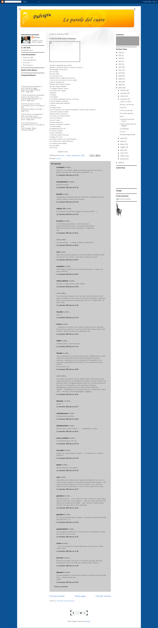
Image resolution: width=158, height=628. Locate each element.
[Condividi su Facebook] (97, 155)
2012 (120, 67)
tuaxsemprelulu (62, 182)
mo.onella (60, 450)
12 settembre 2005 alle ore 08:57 (67, 260)
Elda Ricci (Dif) (28, 57)
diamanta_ (60, 401)
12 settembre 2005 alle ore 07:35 (67, 202)
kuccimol (59, 558)
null (57, 252)
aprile (122, 150)
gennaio (123, 159)
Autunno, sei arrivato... (127, 104)
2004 (120, 162)
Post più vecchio (103, 596)
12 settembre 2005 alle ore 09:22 (67, 274)
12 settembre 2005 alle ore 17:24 (67, 346)
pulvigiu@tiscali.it (27, 50)
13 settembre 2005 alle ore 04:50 (67, 419)
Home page (80, 596)
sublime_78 (60, 208)
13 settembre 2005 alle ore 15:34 (67, 566)
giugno (122, 144)
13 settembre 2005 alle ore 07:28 (67, 444)
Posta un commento (61, 586)
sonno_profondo (62, 438)
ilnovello (59, 312)
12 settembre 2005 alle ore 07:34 (67, 187)
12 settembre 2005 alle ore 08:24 (67, 245)
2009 (120, 76)
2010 (120, 73)
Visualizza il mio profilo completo (37, 41)
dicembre (123, 90)
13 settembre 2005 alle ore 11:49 (67, 551)
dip (28, 86)
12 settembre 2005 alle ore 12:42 (67, 305)
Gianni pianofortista (29, 60)
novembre (123, 93)
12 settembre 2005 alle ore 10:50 (67, 287)
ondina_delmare (62, 281)
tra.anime (59, 221)
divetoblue (60, 266)
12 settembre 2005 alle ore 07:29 (67, 175)
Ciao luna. (123, 107)
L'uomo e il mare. (125, 102)
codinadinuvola (62, 413)
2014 (120, 61)
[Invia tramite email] (90, 155)
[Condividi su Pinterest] (99, 155)
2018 (120, 58)
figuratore (59, 572)
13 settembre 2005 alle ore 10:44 (67, 522)
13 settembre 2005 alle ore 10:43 (67, 508)
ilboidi (58, 465)
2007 (120, 82)
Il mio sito (26, 62)
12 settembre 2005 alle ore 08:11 (67, 233)
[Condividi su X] (95, 155)
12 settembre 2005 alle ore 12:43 (67, 317)
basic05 (59, 194)
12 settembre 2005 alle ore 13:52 (67, 334)
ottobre (122, 96)
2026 (120, 52)
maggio (123, 147)
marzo (122, 153)
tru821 (58, 341)
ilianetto (59, 353)
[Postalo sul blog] (92, 155)
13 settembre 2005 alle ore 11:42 (67, 537)
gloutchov (60, 496)
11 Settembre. (124, 129)
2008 (120, 79)
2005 (120, 88)
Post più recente (57, 596)
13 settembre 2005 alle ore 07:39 (67, 458)
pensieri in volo (33, 104)
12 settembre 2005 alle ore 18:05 (67, 369)
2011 (120, 70)
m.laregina (60, 167)
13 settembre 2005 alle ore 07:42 (67, 470)
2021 (120, 55)
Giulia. (122, 116)
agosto (122, 138)
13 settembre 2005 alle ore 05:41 (67, 431)
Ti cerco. (123, 132)
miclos (58, 324)
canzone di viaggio (31, 88)
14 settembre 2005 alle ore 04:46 (67, 582)
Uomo (29, 114)
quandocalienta (61, 529)
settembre (123, 99)
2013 (120, 64)
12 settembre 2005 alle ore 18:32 (67, 394)
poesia (58, 158)
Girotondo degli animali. (127, 134)
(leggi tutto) (29, 92)
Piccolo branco (28, 65)
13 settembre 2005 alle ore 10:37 (67, 489)
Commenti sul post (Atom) (65, 601)
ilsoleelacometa (62, 426)
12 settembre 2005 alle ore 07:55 (67, 214)
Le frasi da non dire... (127, 110)
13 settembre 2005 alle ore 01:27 (67, 407)
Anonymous (31, 123)
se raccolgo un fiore (32, 97)
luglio (122, 141)
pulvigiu (37, 37)
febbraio (123, 156)
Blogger (87, 621)
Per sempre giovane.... (127, 113)
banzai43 (30, 95)
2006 (120, 85)
